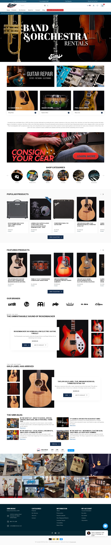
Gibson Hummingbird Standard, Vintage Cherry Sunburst (62, 280)
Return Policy (60, 525)
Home (8, 10)
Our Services (22, 10)
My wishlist (84, 515)
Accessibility (60, 523)
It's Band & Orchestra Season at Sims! (85, 419)
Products (14, 10)
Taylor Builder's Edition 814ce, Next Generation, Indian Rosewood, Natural (17, 280)
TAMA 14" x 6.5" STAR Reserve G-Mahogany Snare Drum (40, 279)
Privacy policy (60, 513)
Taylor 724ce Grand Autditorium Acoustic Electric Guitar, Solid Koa (86, 280)
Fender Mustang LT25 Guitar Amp (61, 224)
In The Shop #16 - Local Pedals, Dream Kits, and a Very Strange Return (36, 431)
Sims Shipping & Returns (62, 518)
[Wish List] (97, 5)
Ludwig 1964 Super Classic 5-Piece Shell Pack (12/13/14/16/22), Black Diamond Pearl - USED (40, 225)
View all (54, 444)
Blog (44, 10)
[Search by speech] (45, 5)
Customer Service (61, 520)
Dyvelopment (73, 542)
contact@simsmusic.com (16, 526)
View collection (55, 237)
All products (84, 520)
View (25, 345)
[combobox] (34, 5)
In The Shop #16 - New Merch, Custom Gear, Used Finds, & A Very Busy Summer (86, 431)
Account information (86, 510)
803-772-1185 (13, 521)
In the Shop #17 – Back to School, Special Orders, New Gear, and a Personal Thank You (36, 419)
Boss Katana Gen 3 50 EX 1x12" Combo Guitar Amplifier (16, 225)
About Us (30, 10)
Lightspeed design (64, 542)
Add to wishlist (39, 345)
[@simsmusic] (38, 450)
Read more (23, 428)
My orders (84, 513)
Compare (84, 518)
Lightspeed (57, 542)
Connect (37, 10)
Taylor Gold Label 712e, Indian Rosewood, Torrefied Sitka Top (86, 225)
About (58, 510)
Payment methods (61, 515)
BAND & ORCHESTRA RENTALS (55, 10)
